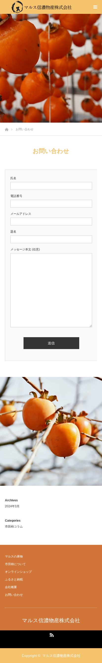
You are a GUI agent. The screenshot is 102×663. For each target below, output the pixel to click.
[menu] (95, 7)
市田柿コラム (14, 526)
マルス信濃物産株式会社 (51, 620)
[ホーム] (6, 128)
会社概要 (11, 587)
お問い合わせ (14, 595)
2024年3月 (12, 506)
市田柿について (15, 564)
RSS (51, 634)
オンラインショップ (18, 572)
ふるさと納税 (14, 579)
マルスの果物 (14, 556)
